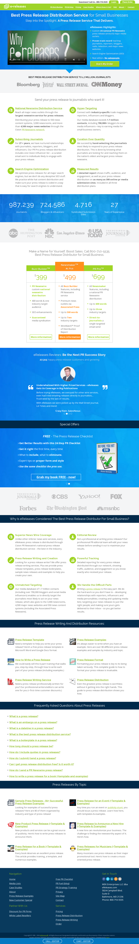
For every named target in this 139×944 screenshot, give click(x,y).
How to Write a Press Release (32, 659)
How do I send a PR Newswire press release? (36, 770)
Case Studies (88, 7)
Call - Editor (52, 941)
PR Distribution (56, 7)
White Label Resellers (20, 915)
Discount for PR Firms (20, 911)
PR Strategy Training (66, 887)
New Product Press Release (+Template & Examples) (40, 825)
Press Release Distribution (92, 679)
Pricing (78, 7)
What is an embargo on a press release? (33, 722)
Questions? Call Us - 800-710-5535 (93, 2)
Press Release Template (29, 639)
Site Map (60, 895)
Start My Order (104, 63)
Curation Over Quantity (91, 139)
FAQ (115, 7)
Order (59, 923)
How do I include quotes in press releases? (34, 752)
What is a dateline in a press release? (31, 728)
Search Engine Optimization (32, 169)
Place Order (127, 2)
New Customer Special (20, 900)
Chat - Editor (83, 941)
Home (12, 879)
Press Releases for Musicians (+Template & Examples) (102, 848)
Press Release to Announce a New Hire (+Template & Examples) (100, 825)
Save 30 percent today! (68, 477)
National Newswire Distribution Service (38, 108)
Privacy (59, 891)
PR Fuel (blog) (63, 883)
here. (108, 937)
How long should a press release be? (31, 746)
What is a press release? (23, 716)
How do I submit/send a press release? (32, 758)
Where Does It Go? (103, 7)
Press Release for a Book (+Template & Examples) (38, 848)
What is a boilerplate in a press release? (33, 740)
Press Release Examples (91, 639)
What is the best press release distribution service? (40, 734)
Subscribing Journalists (29, 139)
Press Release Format (90, 659)
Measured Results (87, 169)
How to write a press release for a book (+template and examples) (48, 776)
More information (41, 336)
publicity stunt (115, 807)
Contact (131, 7)
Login (113, 2)
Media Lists (15, 883)
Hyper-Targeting (87, 108)
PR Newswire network (33, 129)
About (121, 7)
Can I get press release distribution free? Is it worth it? (41, 764)
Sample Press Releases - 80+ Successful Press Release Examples (39, 802)
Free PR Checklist (64, 879)
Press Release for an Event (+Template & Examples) (101, 802)
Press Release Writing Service (33, 679)
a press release (93, 588)
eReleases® (44, 935)
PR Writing (69, 7)
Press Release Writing (67, 919)
